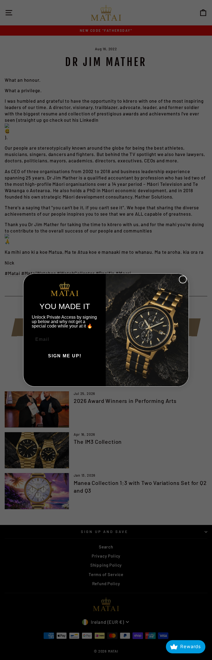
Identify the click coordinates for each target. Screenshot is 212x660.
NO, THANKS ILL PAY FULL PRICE (64, 372)
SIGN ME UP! (64, 355)
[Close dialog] (182, 279)
